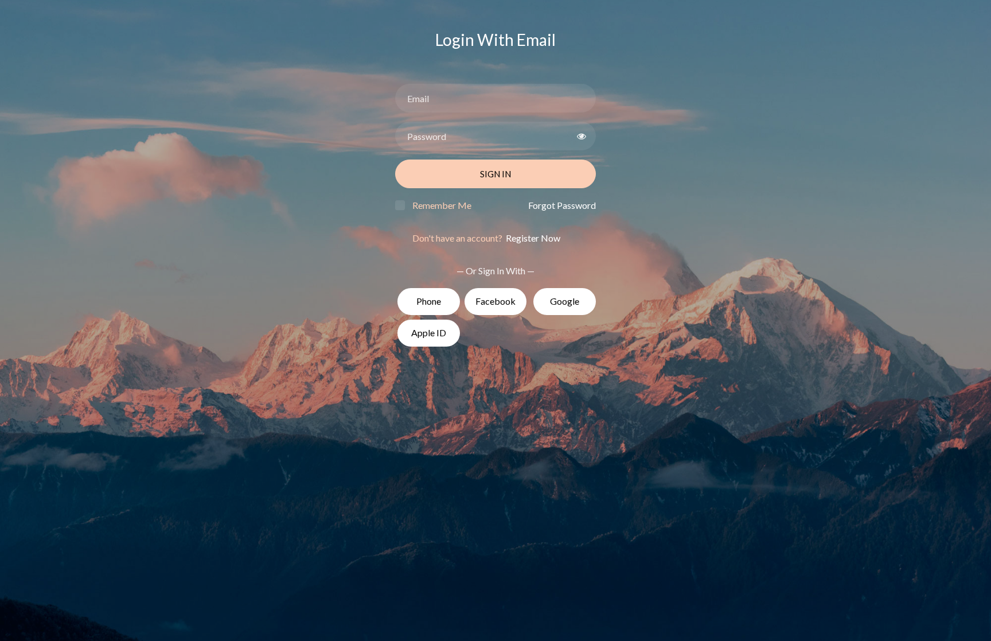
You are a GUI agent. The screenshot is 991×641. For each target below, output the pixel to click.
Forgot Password (562, 205)
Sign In (495, 174)
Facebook (495, 301)
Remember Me (441, 205)
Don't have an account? (486, 237)
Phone (428, 301)
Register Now (532, 237)
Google (564, 301)
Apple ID (428, 332)
